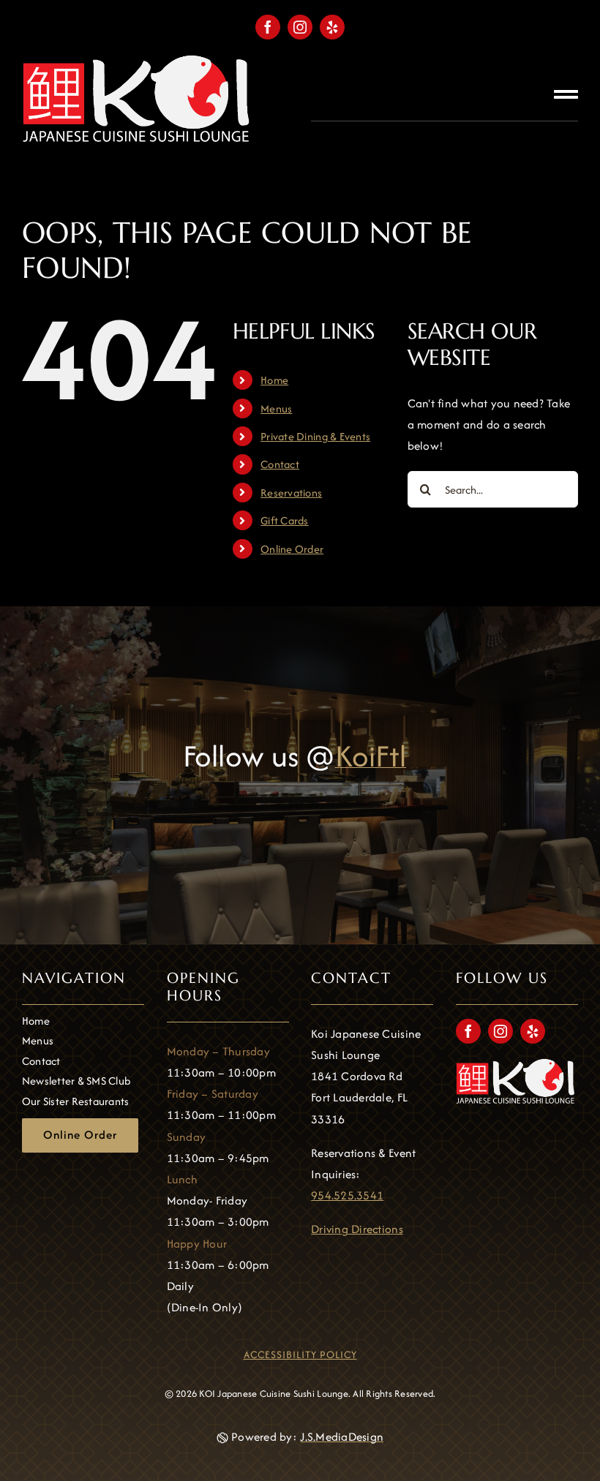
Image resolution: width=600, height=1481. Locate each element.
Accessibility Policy (300, 1354)
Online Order (291, 549)
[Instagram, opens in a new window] (300, 27)
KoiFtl (371, 755)
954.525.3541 (347, 1195)
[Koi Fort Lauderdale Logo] (139, 60)
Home (274, 380)
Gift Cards (284, 520)
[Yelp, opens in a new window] (332, 27)
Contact (279, 464)
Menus (276, 408)
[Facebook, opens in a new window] (267, 27)
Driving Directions (357, 1229)
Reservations (291, 492)
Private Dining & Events (315, 436)
